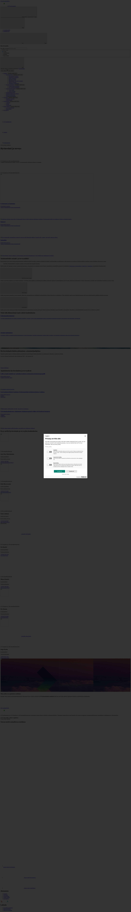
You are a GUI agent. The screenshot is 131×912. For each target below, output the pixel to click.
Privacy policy (48, 446)
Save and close (65, 474)
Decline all (71, 471)
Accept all (59, 471)
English (47, 436)
